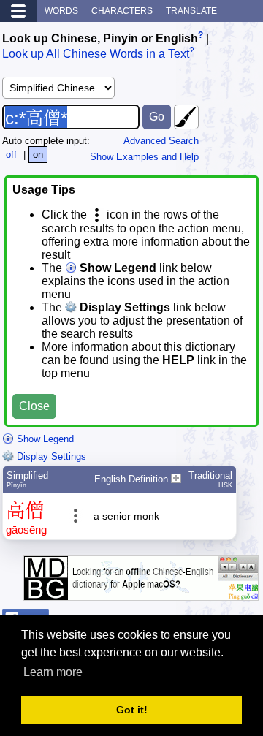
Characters (122, 11)
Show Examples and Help (144, 156)
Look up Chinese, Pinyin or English (100, 38)
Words (61, 11)
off (11, 154)
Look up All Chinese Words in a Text (95, 54)
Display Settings (50, 456)
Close (34, 406)
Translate (191, 11)
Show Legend (44, 438)
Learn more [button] (53, 672)
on (38, 154)
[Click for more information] (141, 593)
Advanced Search (161, 140)
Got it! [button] (132, 710)
